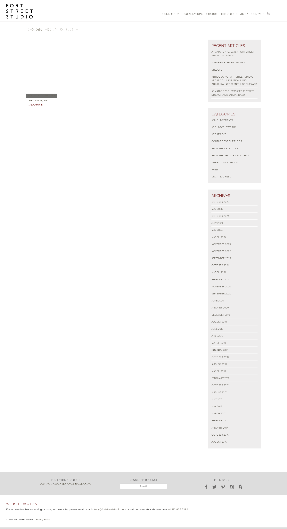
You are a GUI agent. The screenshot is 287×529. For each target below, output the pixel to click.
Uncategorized (221, 176)
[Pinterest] (223, 486)
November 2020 (221, 286)
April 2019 (217, 335)
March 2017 (218, 413)
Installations (193, 14)
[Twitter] (214, 486)
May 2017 (216, 406)
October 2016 (220, 434)
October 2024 (220, 215)
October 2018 (220, 357)
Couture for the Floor (226, 141)
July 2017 (216, 399)
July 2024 (217, 223)
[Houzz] (240, 487)
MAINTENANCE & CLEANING (72, 483)
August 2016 (219, 441)
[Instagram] (232, 486)
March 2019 (218, 342)
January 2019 (219, 350)
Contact (257, 14)
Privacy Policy (43, 519)
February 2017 (220, 420)
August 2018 (219, 364)
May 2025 (217, 208)
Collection (170, 14)
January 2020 (220, 307)
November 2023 (221, 244)
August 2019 (219, 321)
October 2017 (219, 385)
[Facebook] (206, 486)
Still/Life (216, 69)
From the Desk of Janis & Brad (230, 155)
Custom (212, 14)
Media (244, 14)
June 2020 (217, 300)
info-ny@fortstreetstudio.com (108, 509)
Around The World (223, 127)
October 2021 (220, 265)
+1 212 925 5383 (178, 509)
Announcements (222, 120)
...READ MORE (35, 104)
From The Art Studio (224, 148)
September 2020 (221, 293)
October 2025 (220, 201)
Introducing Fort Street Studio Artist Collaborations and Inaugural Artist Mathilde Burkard (234, 80)
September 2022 (221, 258)
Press (214, 169)
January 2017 (219, 427)
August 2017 (218, 392)
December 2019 (220, 314)
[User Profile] (268, 13)
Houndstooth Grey (41, 95)
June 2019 (217, 328)
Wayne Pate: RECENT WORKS (228, 62)
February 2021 (220, 279)
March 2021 (218, 272)
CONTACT (46, 483)
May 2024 (217, 230)
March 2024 (218, 237)
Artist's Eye (218, 134)
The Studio (228, 14)
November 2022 (221, 251)
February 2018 (220, 378)
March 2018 (218, 371)
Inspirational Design (224, 162)
